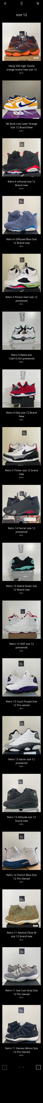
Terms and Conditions (14, 1086)
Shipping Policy (28, 1089)
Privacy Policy (32, 1086)
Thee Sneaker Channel (26, 1094)
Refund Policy (14, 1089)
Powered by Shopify (21, 1097)
